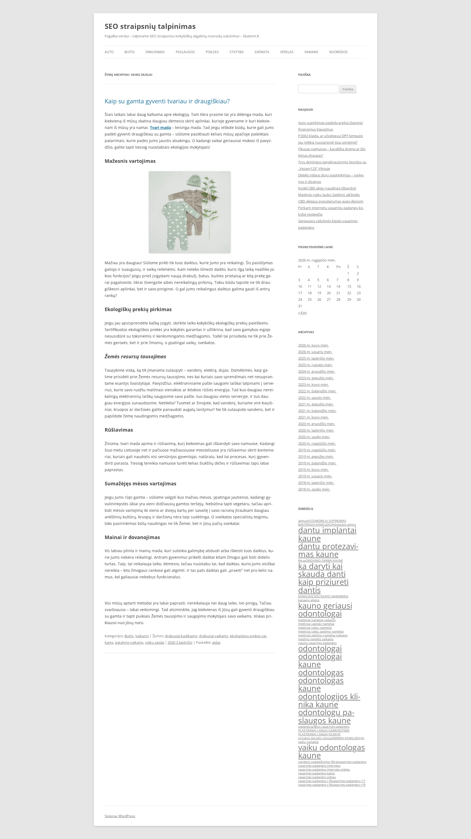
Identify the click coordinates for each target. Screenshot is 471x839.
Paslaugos (185, 52)
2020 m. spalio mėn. (314, 436)
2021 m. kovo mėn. (313, 417)
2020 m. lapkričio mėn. (316, 430)
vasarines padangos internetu (319, 766)
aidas (216, 642)
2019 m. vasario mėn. (315, 476)
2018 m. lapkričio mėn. (316, 482)
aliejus (302, 521)
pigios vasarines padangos (330, 727)
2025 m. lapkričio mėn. (316, 358)
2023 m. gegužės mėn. (316, 377)
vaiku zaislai (154, 642)
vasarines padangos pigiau (317, 777)
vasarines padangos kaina (316, 773)
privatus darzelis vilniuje (315, 738)
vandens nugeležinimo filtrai (318, 762)
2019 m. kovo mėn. (313, 469)
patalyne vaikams (129, 642)
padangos (305, 727)
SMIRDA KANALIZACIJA (348, 738)
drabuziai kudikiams (181, 635)
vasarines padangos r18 (315, 785)
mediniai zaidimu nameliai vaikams (323, 635)
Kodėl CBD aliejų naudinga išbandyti (327, 188)
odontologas (321, 672)
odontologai (320, 648)
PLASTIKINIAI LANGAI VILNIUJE (319, 734)
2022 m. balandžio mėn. (317, 391)
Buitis (130, 52)
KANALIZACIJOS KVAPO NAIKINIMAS (323, 596)
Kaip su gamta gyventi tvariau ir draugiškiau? (167, 101)
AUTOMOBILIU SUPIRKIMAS (326, 521)
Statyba (237, 52)
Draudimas (155, 52)
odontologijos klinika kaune (329, 700)
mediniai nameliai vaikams (317, 620)
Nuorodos (338, 52)
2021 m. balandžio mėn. (317, 410)
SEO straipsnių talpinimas (150, 26)
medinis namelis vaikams (315, 639)
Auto (109, 52)
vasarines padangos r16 (315, 781)
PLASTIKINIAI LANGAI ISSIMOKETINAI (323, 730)
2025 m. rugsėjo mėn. (315, 364)
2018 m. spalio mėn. (314, 489)
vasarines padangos (352, 762)
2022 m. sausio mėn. (314, 397)
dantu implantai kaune (327, 534)
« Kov (302, 312)
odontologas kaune (321, 684)
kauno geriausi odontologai (325, 609)
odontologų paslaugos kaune (326, 716)
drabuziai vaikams (213, 635)
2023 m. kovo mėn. (313, 384)
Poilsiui (212, 52)
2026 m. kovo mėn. (313, 345)
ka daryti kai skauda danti (322, 570)
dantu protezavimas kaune (328, 550)
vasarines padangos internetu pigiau (324, 769)
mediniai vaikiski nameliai (316, 624)
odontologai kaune (320, 660)
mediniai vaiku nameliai (315, 628)
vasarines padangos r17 (348, 781)
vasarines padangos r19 (348, 785)
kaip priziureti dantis (323, 585)
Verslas (287, 52)
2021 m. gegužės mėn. (316, 404)
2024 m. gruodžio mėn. (316, 371)
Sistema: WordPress (120, 816)
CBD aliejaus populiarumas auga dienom (330, 201)
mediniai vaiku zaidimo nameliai (321, 631)
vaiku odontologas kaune (331, 751)
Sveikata (262, 52)
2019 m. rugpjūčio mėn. (317, 449)
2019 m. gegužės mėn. (316, 456)
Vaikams (311, 52)
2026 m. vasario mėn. (315, 351)
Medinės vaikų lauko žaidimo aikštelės (329, 194)
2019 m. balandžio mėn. (317, 463)
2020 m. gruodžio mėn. (316, 423)
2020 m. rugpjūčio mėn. (317, 443)
